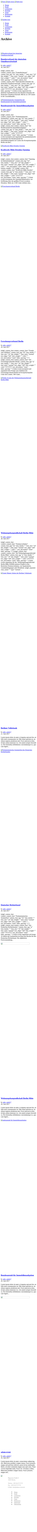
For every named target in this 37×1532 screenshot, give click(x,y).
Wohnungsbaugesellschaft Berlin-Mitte (17, 533)
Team (15, 1499)
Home (15, 1492)
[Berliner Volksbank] (17, 573)
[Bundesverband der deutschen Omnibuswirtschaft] (17, 55)
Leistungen (17, 1495)
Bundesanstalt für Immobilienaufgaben (17, 106)
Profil (15, 1494)
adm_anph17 (7, 65)
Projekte (16, 1497)
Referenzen (17, 1501)
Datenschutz (17, 1504)
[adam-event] (17, 1298)
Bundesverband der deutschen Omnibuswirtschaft (13, 60)
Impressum (17, 1502)
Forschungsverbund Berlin (12, 341)
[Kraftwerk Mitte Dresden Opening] (13, 146)
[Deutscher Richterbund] (17, 752)
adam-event (6, 1452)
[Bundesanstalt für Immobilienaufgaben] (17, 102)
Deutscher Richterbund (10, 905)
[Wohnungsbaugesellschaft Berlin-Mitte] (17, 380)
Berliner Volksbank (9, 728)
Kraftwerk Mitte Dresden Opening (15, 150)
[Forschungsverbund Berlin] (17, 186)
